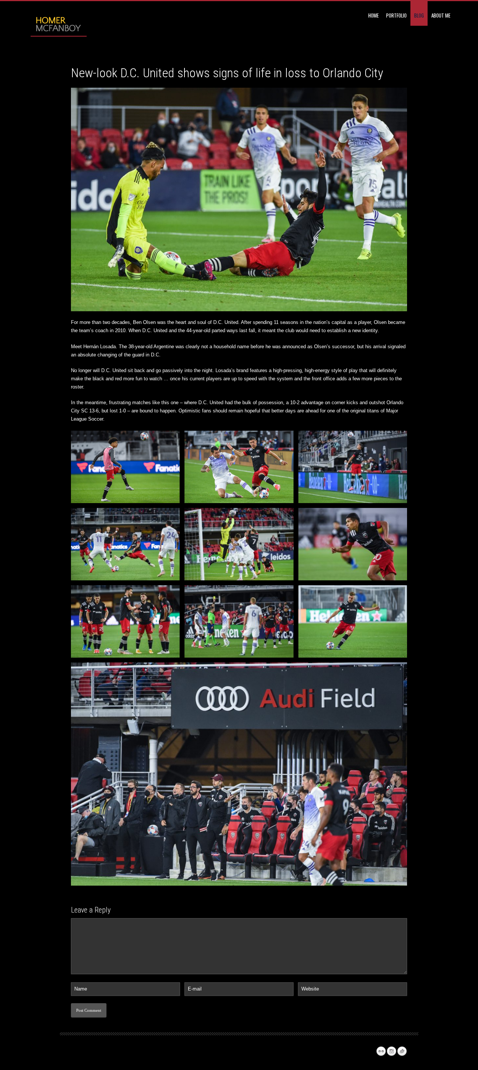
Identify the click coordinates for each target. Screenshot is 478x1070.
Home (373, 15)
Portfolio (396, 15)
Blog (419, 15)
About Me (440, 15)
